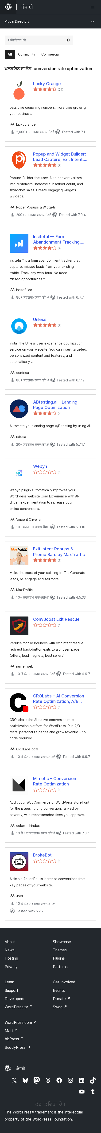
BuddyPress (17, 1047)
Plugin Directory (17, 21)
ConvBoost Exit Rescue (56, 619)
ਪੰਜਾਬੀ (20, 1068)
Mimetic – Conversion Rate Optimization (54, 781)
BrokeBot (42, 855)
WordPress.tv (19, 1007)
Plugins (59, 958)
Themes (60, 950)
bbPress (14, 1039)
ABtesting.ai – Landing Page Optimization (55, 405)
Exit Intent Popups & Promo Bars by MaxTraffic (59, 551)
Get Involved (64, 982)
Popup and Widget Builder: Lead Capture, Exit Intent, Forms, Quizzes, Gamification (62, 157)
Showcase (62, 941)
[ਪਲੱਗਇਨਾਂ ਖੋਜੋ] (68, 40)
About (10, 941)
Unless (40, 319)
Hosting (11, 958)
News (10, 950)
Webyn (40, 466)
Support (11, 990)
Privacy (11, 966)
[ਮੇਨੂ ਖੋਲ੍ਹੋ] (93, 7)
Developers (14, 998)
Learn (9, 982)
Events (59, 990)
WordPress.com (21, 1022)
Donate (61, 998)
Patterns (60, 966)
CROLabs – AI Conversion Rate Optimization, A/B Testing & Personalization (58, 698)
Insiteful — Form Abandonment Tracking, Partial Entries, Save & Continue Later (57, 239)
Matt (11, 1030)
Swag (60, 1007)
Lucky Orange (47, 83)
